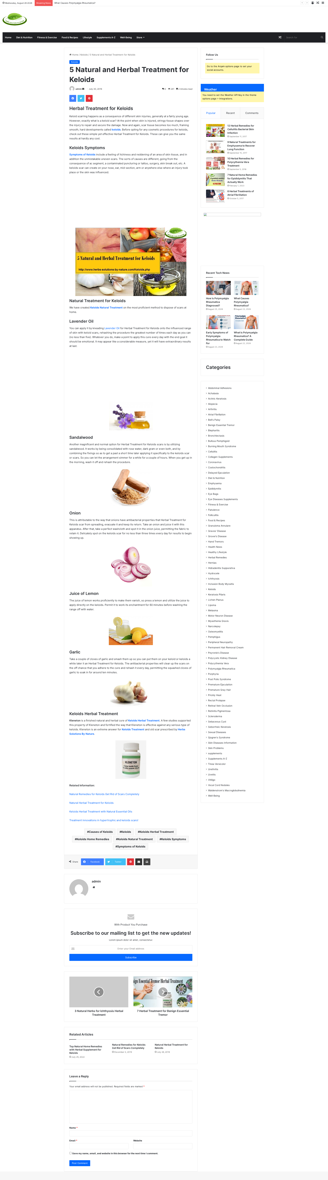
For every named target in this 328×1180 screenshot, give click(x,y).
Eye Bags (213, 494)
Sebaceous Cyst (217, 721)
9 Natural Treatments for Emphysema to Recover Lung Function (241, 146)
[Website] (94, 887)
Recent (230, 113)
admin (79, 89)
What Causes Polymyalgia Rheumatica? (74, 3)
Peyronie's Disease (218, 652)
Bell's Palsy (214, 419)
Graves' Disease (217, 531)
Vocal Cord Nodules (219, 785)
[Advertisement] (218, 17)
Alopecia (212, 404)
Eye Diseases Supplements (223, 499)
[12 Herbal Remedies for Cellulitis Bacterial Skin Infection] (215, 130)
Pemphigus (214, 637)
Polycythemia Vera (218, 663)
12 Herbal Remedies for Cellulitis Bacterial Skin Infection (240, 129)
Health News (215, 547)
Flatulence (214, 509)
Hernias (212, 562)
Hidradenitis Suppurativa (221, 568)
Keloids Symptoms (173, 839)
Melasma (213, 610)
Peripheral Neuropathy (220, 642)
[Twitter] (81, 98)
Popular (211, 113)
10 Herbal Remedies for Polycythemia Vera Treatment (240, 162)
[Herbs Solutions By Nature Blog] (15, 19)
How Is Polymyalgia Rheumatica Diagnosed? (217, 302)
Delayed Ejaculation (219, 472)
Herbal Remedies (217, 557)
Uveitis (212, 774)
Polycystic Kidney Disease (222, 658)
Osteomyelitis (215, 631)
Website (137, 1140)
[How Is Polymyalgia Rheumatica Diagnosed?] (218, 288)
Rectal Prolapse (216, 700)
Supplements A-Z (106, 37)
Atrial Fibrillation (217, 414)
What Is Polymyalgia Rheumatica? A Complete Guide (245, 336)
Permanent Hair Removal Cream (226, 647)
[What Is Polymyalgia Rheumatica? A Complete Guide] (246, 322)
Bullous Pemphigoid (218, 441)
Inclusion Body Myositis (221, 584)
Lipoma (212, 605)
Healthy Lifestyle (217, 552)
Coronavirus (214, 462)
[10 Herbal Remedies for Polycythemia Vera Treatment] (215, 163)
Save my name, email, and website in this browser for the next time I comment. (115, 1153)
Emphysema (215, 483)
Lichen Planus (215, 599)
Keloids (84, 54)
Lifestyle (87, 37)
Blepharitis (214, 430)
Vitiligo (211, 779)
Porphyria (213, 674)
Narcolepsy (214, 626)
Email (73, 1140)
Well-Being (126, 37)
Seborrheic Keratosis (219, 727)
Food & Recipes (70, 37)
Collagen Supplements (220, 457)
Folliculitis (213, 515)
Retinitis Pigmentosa (219, 711)
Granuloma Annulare (219, 525)
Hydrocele (213, 573)
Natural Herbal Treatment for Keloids (91, 802)
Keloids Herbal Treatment (157, 831)
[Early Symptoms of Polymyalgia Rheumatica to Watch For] (218, 322)
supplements (215, 753)
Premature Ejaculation (220, 684)
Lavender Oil (112, 328)
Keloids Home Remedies (93, 839)
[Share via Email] (138, 861)
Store (139, 37)
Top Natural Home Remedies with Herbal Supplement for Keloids (85, 1049)
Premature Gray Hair (219, 689)
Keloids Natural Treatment (135, 839)
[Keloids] (130, 262)
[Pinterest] (89, 98)
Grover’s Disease (217, 536)
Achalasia (213, 393)
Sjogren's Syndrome (219, 737)
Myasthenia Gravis (218, 621)
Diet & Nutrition (24, 37)
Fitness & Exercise (47, 37)
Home (8, 37)
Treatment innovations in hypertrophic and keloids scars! (103, 820)
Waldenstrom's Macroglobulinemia (226, 790)
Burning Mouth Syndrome (222, 446)
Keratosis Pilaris (216, 594)
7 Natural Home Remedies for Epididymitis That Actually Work (242, 178)
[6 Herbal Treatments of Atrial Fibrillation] (215, 196)
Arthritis (212, 409)
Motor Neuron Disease (220, 615)
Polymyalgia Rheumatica (221, 668)
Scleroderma (215, 716)
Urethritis (213, 769)
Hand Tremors (216, 541)
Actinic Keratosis (217, 398)
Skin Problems (216, 748)
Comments (251, 113)
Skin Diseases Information (222, 742)
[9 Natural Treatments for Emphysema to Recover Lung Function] (215, 146)
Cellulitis (212, 451)
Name (73, 1127)
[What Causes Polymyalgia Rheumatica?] (246, 288)
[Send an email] (83, 89)
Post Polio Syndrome (219, 679)
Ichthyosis (213, 578)
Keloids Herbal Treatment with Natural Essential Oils (100, 811)
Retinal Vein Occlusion (220, 705)
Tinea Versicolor (217, 764)
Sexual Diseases (217, 732)
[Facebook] (72, 98)
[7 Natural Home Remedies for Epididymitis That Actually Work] (215, 179)
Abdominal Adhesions (219, 388)
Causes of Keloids (101, 831)
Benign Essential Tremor (221, 425)
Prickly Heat (214, 695)
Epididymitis (214, 488)
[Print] (147, 861)
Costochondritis (216, 467)
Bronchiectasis (216, 435)
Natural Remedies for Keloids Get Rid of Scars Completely (104, 794)
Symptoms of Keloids (131, 846)
